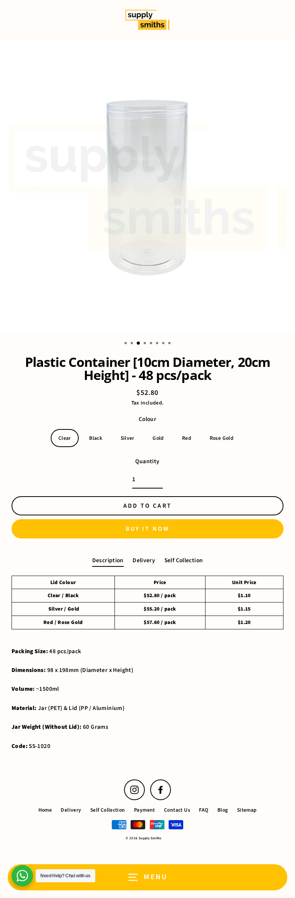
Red (186, 438)
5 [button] (152, 344)
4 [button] (146, 344)
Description (108, 560)
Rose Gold (222, 438)
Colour (147, 419)
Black (95, 438)
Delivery (144, 560)
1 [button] (126, 344)
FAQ (203, 810)
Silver (127, 438)
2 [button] (132, 344)
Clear (64, 438)
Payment (144, 810)
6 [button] (158, 344)
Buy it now (148, 529)
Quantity (147, 461)
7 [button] (164, 344)
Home (45, 810)
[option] (147, 187)
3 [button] (139, 343)
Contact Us (177, 810)
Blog (222, 810)
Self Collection (183, 560)
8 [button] (170, 344)
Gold (158, 438)
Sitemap (247, 810)
